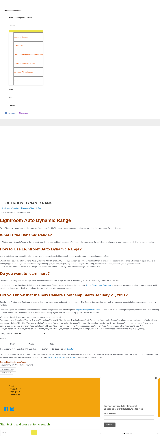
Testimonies (15, 395)
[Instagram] (12, 410)
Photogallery (15, 392)
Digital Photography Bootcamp (98, 285)
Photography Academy (13, 11)
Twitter (72, 357)
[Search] (34, 432)
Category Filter (6, 333)
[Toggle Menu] (26, 31)
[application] (16, 26)
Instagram (61, 357)
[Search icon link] (5, 116)
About (11, 386)
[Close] (156, 378)
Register (70, 349)
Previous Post (8, 370)
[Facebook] (6, 410)
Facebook (52, 357)
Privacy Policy (15, 389)
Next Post (6, 372)
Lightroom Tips (27, 208)
